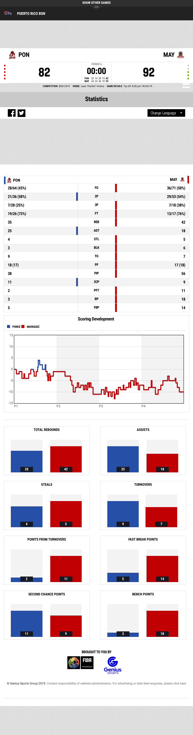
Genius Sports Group (113, 665)
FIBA (80, 665)
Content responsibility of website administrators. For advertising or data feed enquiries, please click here (116, 683)
